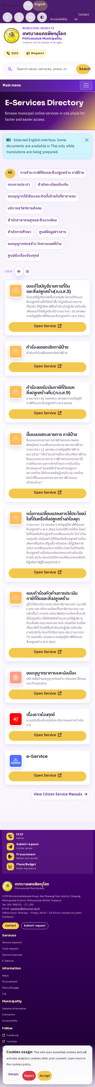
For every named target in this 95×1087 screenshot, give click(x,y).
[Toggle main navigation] (86, 85)
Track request (10, 949)
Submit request (35, 926)
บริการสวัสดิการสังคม (25, 208)
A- (7, 17)
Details (13, 1074)
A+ (30, 17)
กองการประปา (19, 185)
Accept (45, 1075)
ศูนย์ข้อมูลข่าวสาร (52, 232)
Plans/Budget (10, 988)
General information (14, 1009)
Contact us (81, 17)
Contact (10, 926)
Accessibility (58, 19)
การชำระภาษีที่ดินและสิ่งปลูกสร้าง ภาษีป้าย (52, 173)
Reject (29, 1075)
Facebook (12, 1035)
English (40, 4)
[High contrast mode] (42, 17)
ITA (4, 994)
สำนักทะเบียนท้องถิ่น (53, 185)
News (5, 976)
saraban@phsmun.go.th (25, 909)
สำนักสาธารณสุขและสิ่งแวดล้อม (32, 220)
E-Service (7, 961)
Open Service (45, 326)
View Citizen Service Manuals (58, 794)
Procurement (9, 982)
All (10, 173)
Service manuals (12, 955)
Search (84, 69)
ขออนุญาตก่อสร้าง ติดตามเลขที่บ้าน (35, 244)
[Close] (87, 140)
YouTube (11, 1042)
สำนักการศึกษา (19, 232)
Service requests (12, 943)
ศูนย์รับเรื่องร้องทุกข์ (23, 256)
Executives (8, 1015)
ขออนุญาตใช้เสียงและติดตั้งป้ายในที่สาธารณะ (42, 196)
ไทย (28, 4)
